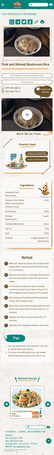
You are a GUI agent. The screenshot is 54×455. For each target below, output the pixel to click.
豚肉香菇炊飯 (30, 14)
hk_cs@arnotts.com (21, 447)
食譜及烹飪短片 (15, 14)
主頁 (4, 14)
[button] (48, 404)
